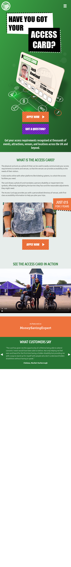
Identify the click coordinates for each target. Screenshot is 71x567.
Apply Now (33, 244)
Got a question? (35, 129)
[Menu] (65, 6)
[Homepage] (5, 5)
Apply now (33, 117)
